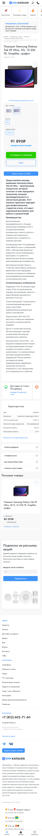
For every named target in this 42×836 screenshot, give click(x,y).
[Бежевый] (9, 110)
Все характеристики (13, 462)
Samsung (26, 36)
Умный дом (6, 704)
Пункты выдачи (11, 447)
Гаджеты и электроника (11, 687)
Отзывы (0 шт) (10, 456)
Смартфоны (6, 665)
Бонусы (5, 647)
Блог (3, 642)
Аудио (4, 673)
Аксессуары (6, 695)
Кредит (5, 638)
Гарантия (5, 625)
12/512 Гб (19, 133)
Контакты (5, 651)
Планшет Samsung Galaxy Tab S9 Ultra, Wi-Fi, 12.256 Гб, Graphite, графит (20, 505)
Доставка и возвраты (10, 634)
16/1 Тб (26, 133)
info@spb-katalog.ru (9, 723)
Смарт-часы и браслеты (11, 691)
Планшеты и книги (16, 36)
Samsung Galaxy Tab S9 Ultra (14, 38)
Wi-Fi (12, 122)
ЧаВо (4, 656)
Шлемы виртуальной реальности (14, 700)
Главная (6, 36)
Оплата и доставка (13, 468)
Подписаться (20, 578)
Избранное (34, 834)
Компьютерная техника (11, 682)
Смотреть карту (8, 736)
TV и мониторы (7, 678)
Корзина (20, 834)
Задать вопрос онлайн (21, 173)
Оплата (5, 629)
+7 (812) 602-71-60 (16, 717)
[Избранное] (34, 65)
